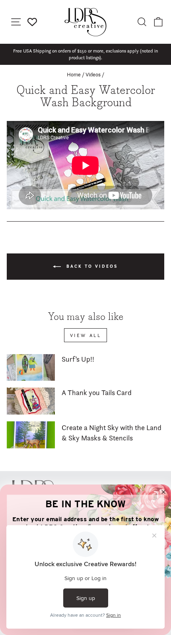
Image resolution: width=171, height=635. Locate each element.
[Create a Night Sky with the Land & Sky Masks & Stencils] (31, 434)
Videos (93, 74)
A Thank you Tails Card (97, 392)
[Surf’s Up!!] (31, 367)
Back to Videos (91, 266)
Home (74, 74)
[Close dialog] (163, 492)
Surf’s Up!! (78, 359)
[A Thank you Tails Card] (31, 401)
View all (85, 335)
